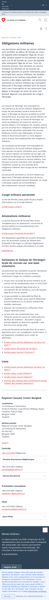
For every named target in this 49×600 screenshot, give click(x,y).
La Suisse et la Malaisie (16, 20)
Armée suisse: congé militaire (17, 373)
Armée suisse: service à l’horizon (18, 352)
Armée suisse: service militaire (17, 377)
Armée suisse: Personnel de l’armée (17, 233)
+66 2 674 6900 (8, 453)
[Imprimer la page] (41, 28)
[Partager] (46, 28)
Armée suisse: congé (11, 207)
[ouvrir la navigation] (45, 20)
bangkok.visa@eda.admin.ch (14, 509)
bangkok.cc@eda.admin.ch (13, 493)
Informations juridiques (37, 591)
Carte (4, 443)
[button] (45, 530)
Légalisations (7, 250)
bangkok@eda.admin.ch (12, 469)
